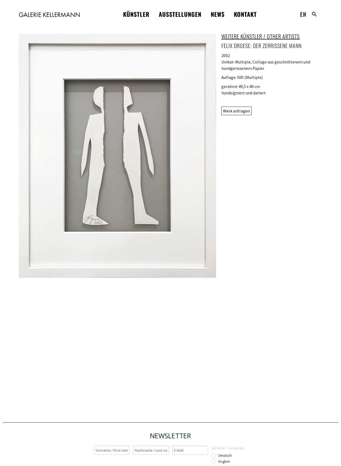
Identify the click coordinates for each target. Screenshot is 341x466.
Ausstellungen (180, 14)
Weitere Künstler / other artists (260, 36)
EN (303, 14)
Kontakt (245, 14)
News (218, 14)
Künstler (136, 14)
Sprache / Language (228, 448)
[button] (314, 14)
